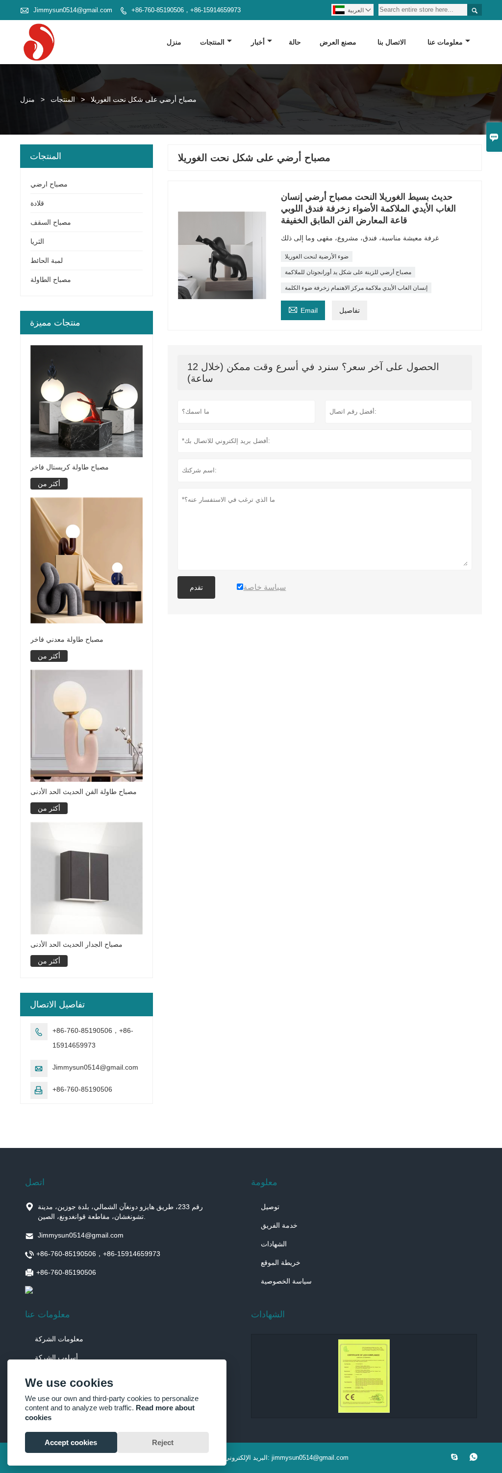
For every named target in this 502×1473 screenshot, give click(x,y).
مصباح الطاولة (50, 279)
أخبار (258, 42)
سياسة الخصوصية (286, 1281)
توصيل (270, 1207)
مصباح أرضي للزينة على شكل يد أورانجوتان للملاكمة (348, 272)
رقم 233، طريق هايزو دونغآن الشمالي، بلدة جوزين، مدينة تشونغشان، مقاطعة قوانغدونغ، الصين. (120, 1211)
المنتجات (212, 42)
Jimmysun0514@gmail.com (72, 10)
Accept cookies (71, 1442)
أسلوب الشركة (56, 1357)
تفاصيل (349, 310)
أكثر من (49, 484)
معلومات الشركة (59, 1339)
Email (303, 309)
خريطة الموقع (281, 1262)
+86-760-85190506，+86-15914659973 (186, 10)
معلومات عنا (445, 42)
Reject (163, 1442)
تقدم (196, 587)
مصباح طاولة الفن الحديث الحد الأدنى (83, 791)
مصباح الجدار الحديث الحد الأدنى (76, 944)
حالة (295, 42)
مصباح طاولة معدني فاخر (66, 639)
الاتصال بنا (391, 42)
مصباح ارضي (49, 184)
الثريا (37, 241)
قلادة (37, 203)
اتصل (35, 1182)
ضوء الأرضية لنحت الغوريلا (317, 256)
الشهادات (274, 1244)
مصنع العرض (338, 42)
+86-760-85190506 (82, 1089)
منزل (174, 42)
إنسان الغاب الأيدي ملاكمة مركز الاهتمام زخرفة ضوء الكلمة (356, 287)
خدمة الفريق (279, 1225)
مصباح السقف (50, 222)
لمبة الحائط (46, 260)
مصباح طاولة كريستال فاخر (69, 467)
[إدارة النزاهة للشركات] (364, 1376)
